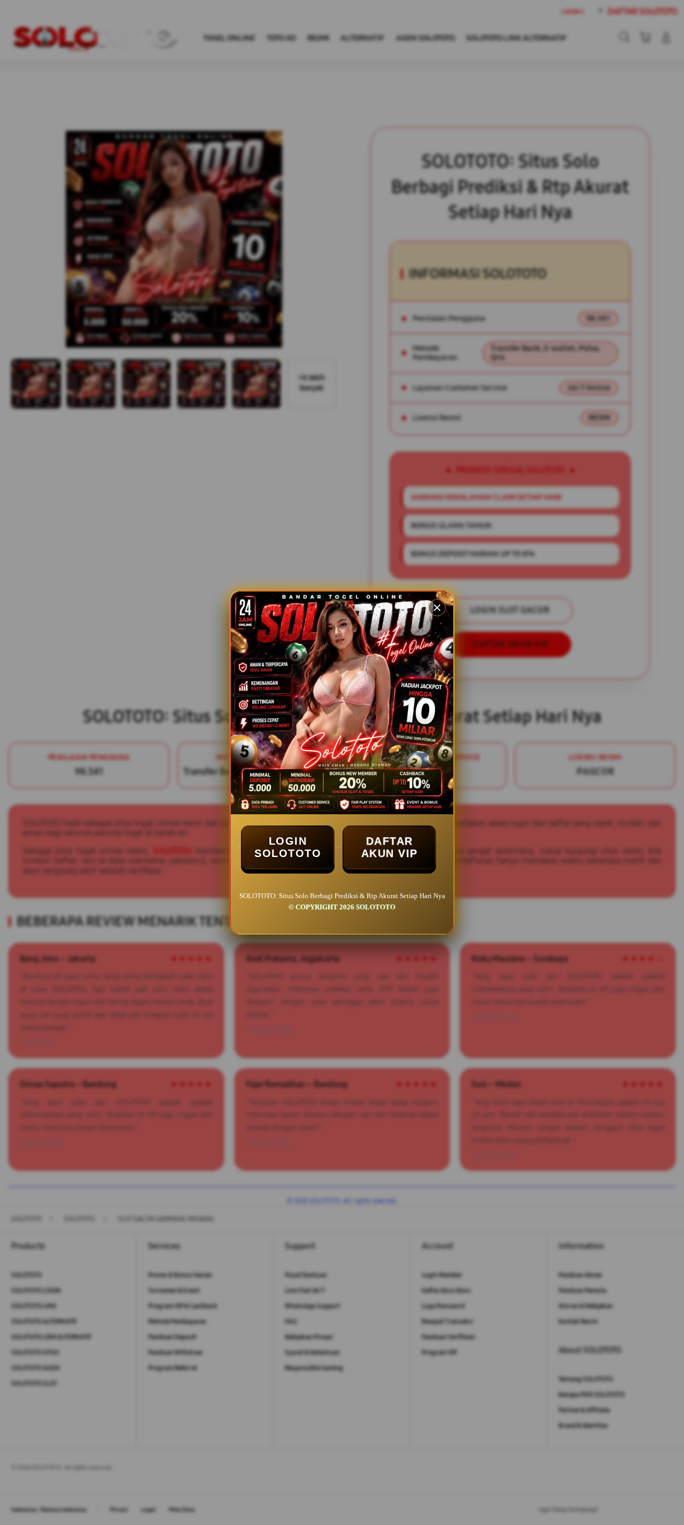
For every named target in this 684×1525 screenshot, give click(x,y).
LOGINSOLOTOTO (287, 847)
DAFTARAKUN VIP (389, 847)
